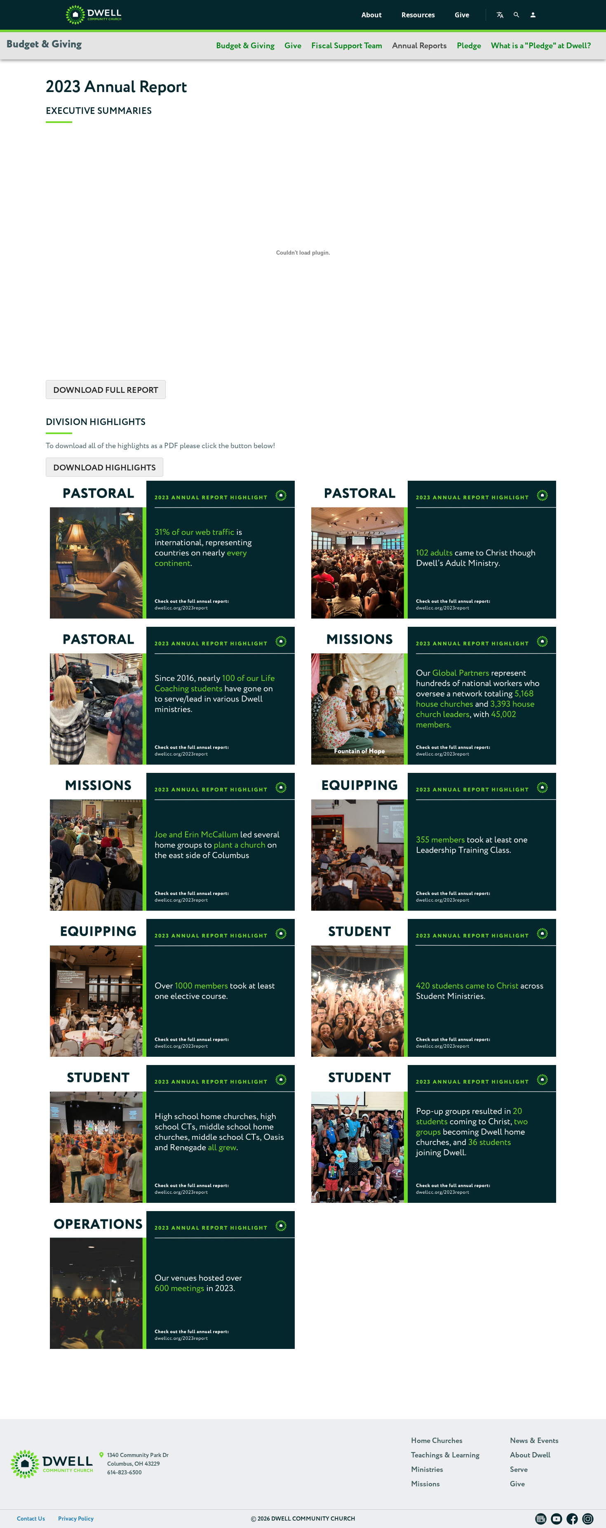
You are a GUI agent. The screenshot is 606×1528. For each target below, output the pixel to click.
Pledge (469, 46)
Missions (425, 1484)
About (372, 14)
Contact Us (31, 1519)
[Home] (93, 15)
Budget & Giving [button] (44, 44)
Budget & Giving (245, 46)
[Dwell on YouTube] (556, 1522)
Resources (418, 14)
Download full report (105, 390)
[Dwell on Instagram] (588, 1522)
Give (462, 14)
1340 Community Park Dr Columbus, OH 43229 (138, 1459)
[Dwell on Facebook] (572, 1522)
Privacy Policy (76, 1519)
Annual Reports (419, 46)
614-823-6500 (124, 1473)
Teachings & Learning (445, 1455)
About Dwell (530, 1455)
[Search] (516, 14)
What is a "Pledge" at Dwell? (541, 46)
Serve (519, 1469)
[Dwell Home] (51, 1464)
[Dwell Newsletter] (541, 1522)
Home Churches (437, 1441)
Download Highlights (104, 468)
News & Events (534, 1441)
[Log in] (533, 14)
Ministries (427, 1469)
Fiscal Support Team (346, 46)
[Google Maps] (101, 1464)
